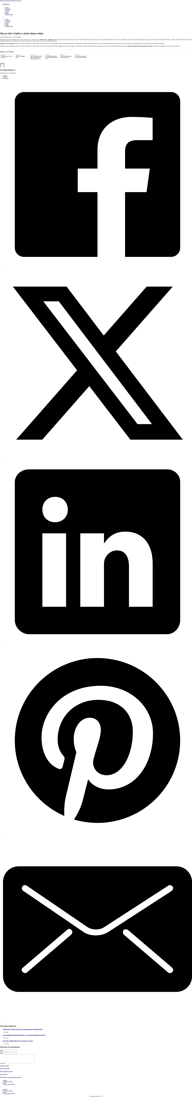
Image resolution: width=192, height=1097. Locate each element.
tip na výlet (5, 78)
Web (1, 1053)
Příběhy (7, 7)
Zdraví (6, 11)
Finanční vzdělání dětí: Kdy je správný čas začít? (18, 1041)
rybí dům (5, 77)
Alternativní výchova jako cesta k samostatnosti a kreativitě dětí (22, 1029)
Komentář (3, 1063)
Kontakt (5, 1080)
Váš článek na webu (8, 1081)
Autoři (4, 1083)
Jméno (1, 1050)
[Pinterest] (97, 834)
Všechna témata (9, 14)
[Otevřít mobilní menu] (2, 17)
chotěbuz (5, 75)
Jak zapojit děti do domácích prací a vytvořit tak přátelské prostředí (24, 1035)
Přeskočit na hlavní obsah (6, 0)
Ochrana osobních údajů (9, 1084)
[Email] (97, 1023)
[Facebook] (97, 268)
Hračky (7, 13)
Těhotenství (8, 9)
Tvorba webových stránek (94, 1096)
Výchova (7, 10)
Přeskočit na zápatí (16, 0)
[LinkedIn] (97, 645)
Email (1, 1051)
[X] (97, 457)
